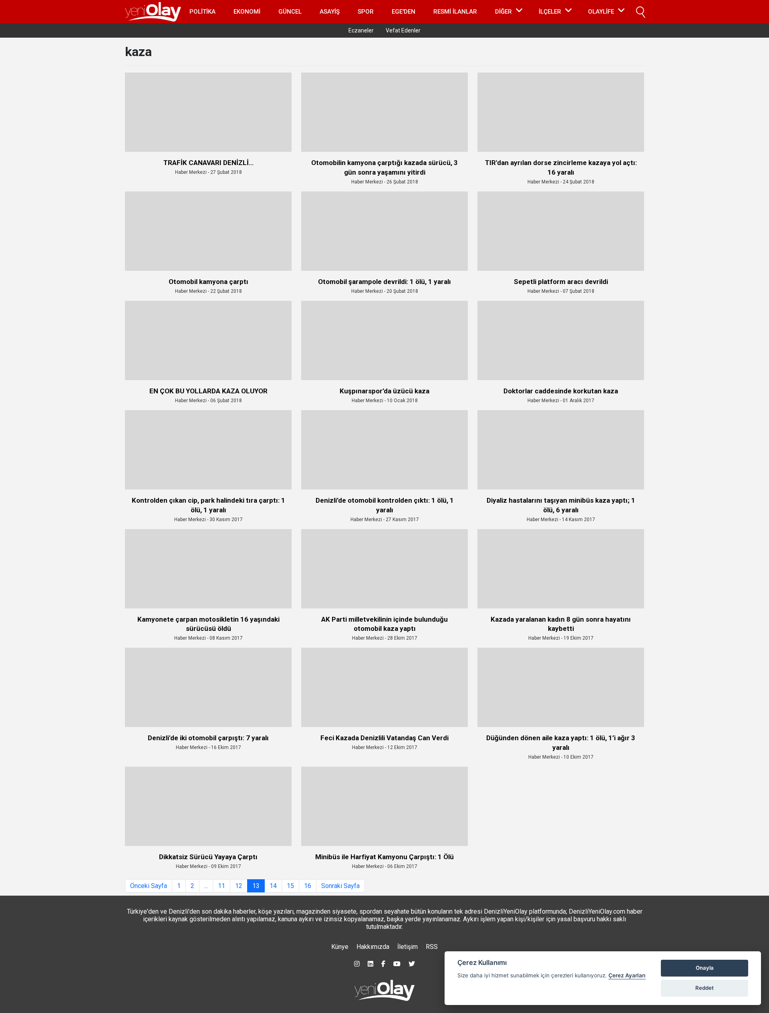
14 (273, 886)
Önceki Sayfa (148, 886)
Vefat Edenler (403, 30)
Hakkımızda (372, 947)
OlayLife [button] (601, 11)
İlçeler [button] (550, 11)
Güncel (290, 11)
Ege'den (403, 11)
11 (221, 886)
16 (307, 886)
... (206, 886)
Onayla (705, 968)
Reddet (704, 988)
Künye (339, 947)
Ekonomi (247, 11)
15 (290, 886)
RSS (432, 947)
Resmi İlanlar (455, 11)
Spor (366, 11)
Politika (202, 11)
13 (256, 886)
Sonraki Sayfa (340, 886)
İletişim (407, 947)
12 (238, 886)
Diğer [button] (503, 11)
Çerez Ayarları (627, 975)
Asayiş (330, 11)
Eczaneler (361, 30)
